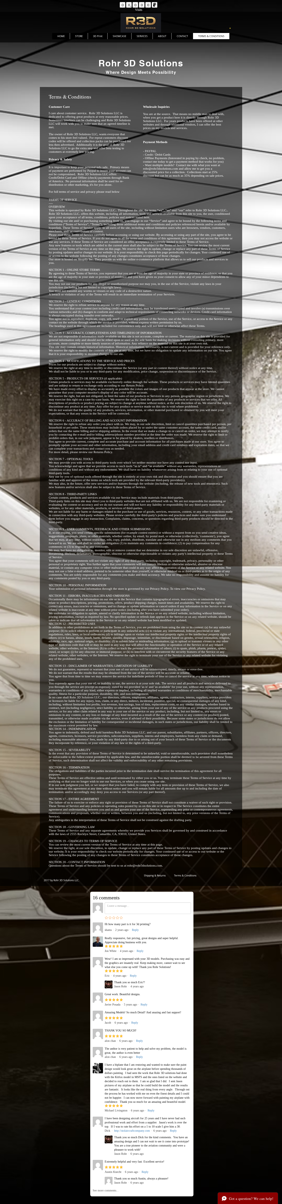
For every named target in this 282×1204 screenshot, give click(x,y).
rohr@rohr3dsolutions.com (160, 168)
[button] (230, 28)
